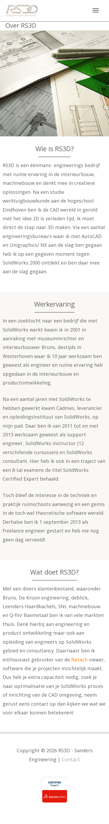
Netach (79, 659)
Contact (71, 759)
